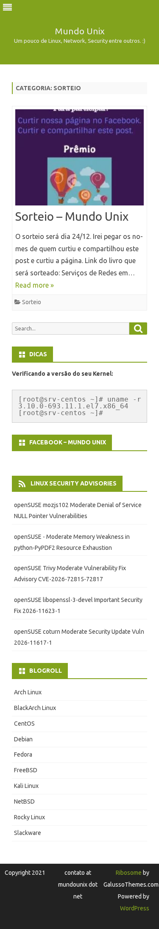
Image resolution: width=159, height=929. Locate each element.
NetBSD (24, 801)
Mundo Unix (80, 31)
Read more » (34, 285)
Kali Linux (26, 785)
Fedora (23, 754)
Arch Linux (28, 692)
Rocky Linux (29, 817)
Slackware (27, 832)
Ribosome (129, 872)
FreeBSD (25, 770)
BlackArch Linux (35, 707)
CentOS (24, 723)
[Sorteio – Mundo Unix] (79, 159)
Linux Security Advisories (74, 483)
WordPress (134, 908)
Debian (23, 739)
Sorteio (31, 302)
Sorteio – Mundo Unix (71, 216)
